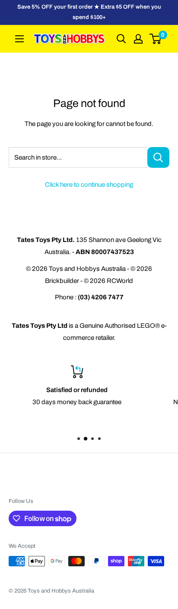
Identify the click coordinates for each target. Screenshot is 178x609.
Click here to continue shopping (89, 184)
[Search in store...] (158, 157)
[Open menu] (19, 38)
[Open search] (121, 39)
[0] (155, 39)
